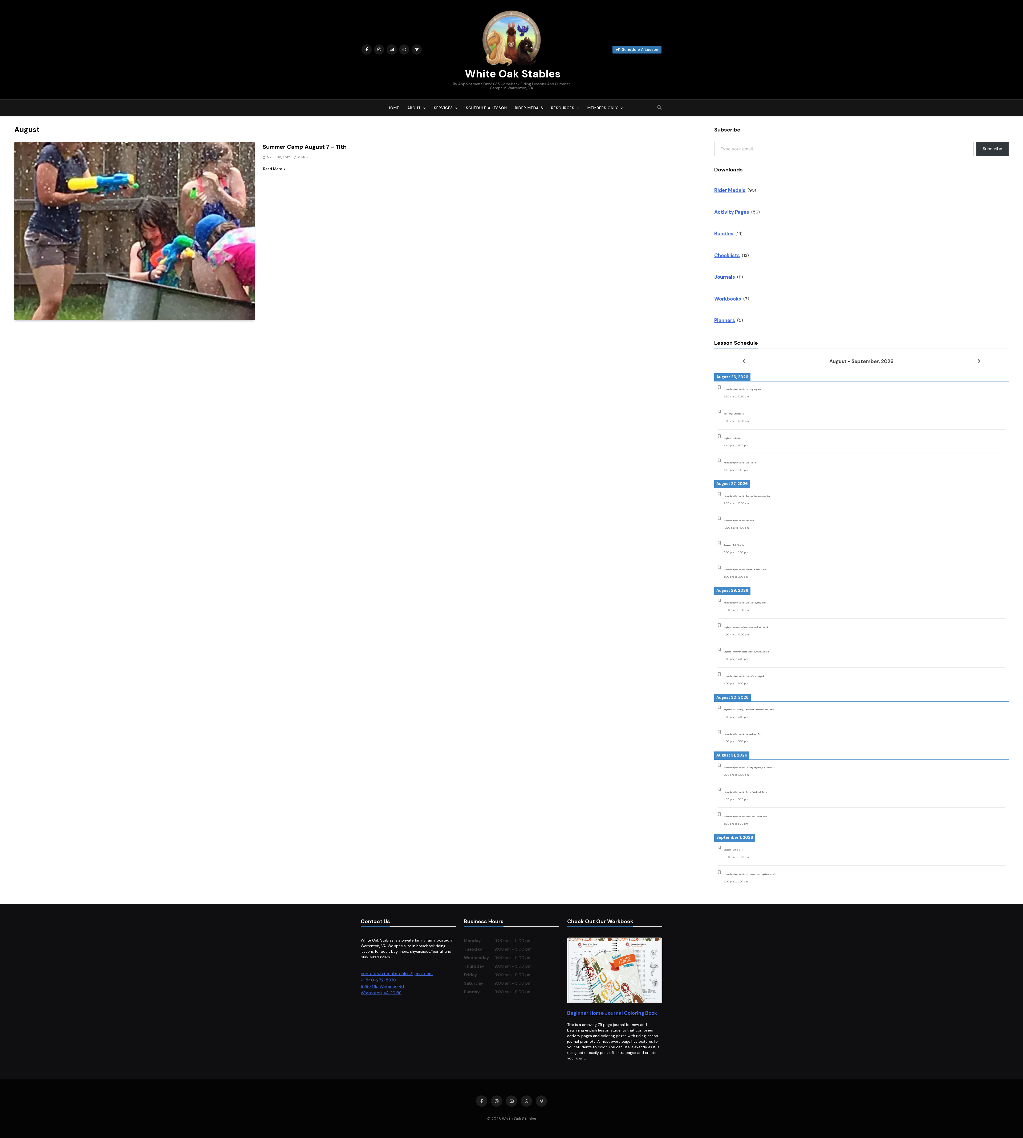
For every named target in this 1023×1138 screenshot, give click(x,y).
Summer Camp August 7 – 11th (305, 147)
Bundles (723, 233)
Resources (562, 107)
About (414, 107)
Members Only (602, 107)
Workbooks (727, 298)
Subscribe (992, 148)
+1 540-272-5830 (378, 980)
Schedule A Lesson (486, 107)
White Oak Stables (511, 74)
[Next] (979, 361)
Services (443, 107)
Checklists (727, 255)
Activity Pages (731, 212)
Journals (724, 277)
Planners (724, 320)
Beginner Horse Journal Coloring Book (612, 1013)
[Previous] (743, 361)
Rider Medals (529, 107)
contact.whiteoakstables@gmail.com (397, 973)
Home (393, 107)
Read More (272, 168)
